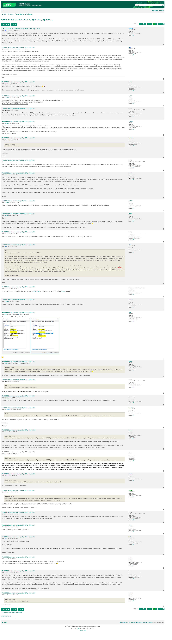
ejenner (130, 81)
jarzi (130, 536)
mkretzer (131, 173)
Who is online (6, 616)
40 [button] (156, 24)
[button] (140, 24)
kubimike (131, 95)
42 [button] (161, 24)
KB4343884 (36, 291)
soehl (130, 312)
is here (63, 291)
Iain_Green (131, 137)
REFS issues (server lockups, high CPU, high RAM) (27, 19)
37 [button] (148, 24)
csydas (130, 213)
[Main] (10, 4)
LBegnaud (131, 28)
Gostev (130, 108)
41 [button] (159, 24)
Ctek (130, 47)
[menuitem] (161, 11)
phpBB (78, 628)
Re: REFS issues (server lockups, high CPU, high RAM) (21, 29)
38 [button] (151, 24)
